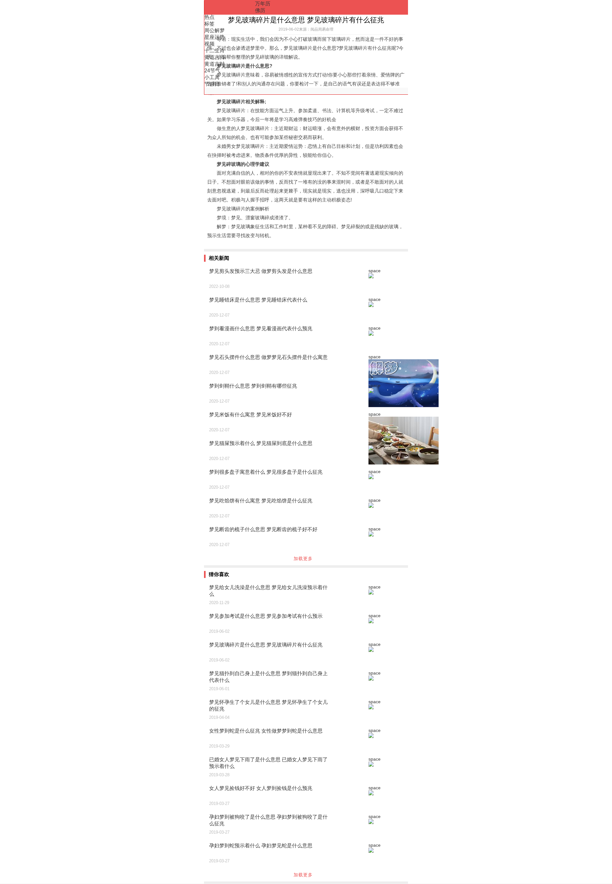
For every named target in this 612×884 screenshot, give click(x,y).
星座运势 (214, 37)
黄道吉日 (214, 57)
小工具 (212, 77)
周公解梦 (214, 30)
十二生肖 (214, 50)
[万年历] (229, 7)
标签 (209, 23)
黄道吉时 (214, 64)
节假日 (212, 84)
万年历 (262, 3)
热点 (209, 17)
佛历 (260, 10)
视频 (209, 44)
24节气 (212, 70)
